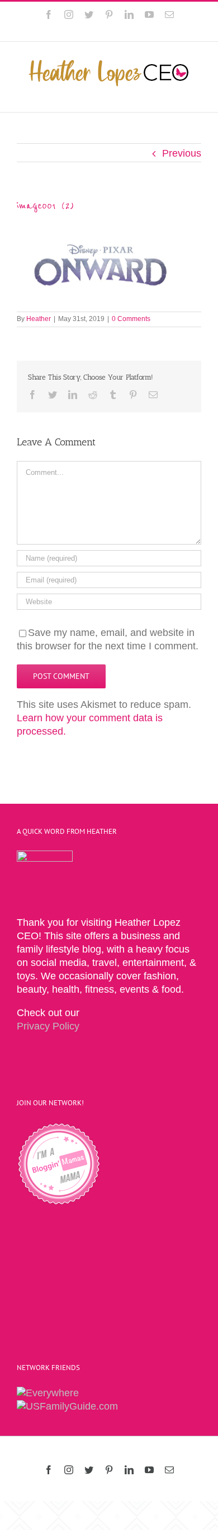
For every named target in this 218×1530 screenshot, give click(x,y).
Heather (38, 319)
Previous (181, 153)
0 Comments (131, 319)
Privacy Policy (48, 1026)
